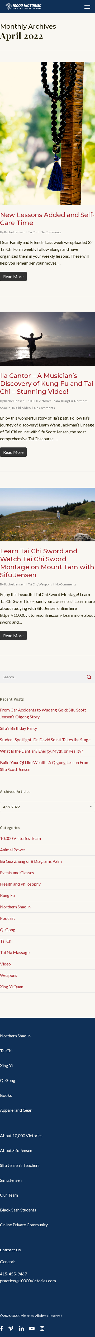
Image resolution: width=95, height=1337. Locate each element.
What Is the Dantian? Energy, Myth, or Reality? (41, 750)
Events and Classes (17, 872)
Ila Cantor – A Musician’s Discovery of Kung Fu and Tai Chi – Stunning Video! (46, 383)
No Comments (51, 232)
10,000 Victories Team (44, 401)
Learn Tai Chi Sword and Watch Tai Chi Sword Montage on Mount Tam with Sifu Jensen (47, 563)
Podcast (7, 918)
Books (6, 1095)
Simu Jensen (11, 1180)
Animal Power (12, 849)
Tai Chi (32, 232)
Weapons (45, 584)
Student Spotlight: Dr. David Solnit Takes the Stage (45, 739)
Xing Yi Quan (11, 986)
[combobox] (47, 807)
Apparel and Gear (16, 1109)
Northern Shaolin (15, 906)
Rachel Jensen (14, 232)
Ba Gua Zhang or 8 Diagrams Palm (31, 861)
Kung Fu (67, 401)
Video (26, 408)
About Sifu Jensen (16, 1150)
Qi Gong (7, 929)
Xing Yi (6, 1065)
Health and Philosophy (20, 883)
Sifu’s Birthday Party (18, 728)
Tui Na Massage (15, 952)
